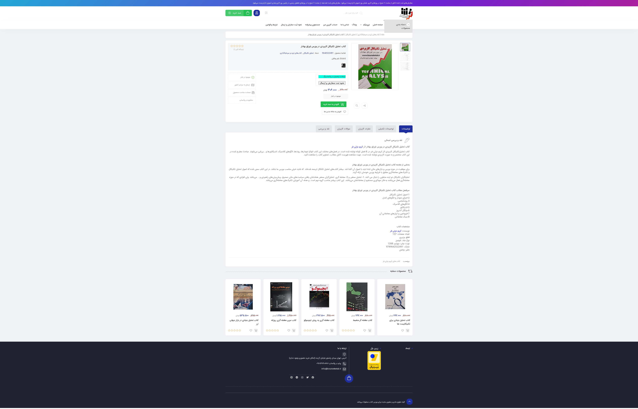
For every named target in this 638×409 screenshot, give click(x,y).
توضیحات (406, 129)
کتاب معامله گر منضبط (362, 320)
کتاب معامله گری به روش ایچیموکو (319, 320)
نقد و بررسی (323, 129)
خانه (382, 34)
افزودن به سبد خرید (331, 104)
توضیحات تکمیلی (386, 129)
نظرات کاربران (364, 129)
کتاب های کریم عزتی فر (391, 261)
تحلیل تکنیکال (351, 34)
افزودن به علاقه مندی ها (332, 111)
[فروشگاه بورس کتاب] (406, 13)
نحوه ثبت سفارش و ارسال (332, 83)
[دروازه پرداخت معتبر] (374, 369)
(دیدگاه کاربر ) (238, 49)
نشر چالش (335, 58)
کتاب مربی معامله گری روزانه (283, 320)
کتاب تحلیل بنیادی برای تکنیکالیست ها (399, 322)
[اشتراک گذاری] (365, 106)
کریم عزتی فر (357, 147)
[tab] (406, 128)
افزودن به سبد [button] (407, 330)
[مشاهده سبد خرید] (248, 13)
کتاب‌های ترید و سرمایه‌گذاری (368, 34)
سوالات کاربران (343, 129)
